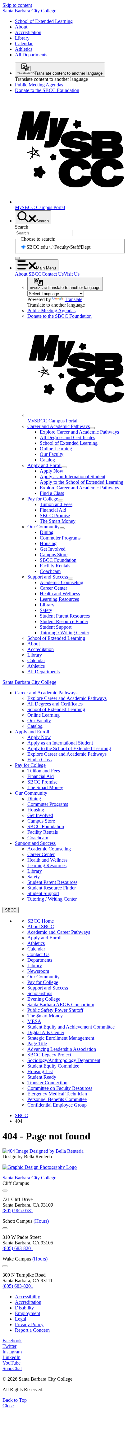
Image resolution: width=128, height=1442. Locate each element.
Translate (73, 299)
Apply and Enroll (44, 465)
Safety (46, 610)
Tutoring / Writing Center (64, 632)
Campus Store (53, 554)
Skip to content (17, 5)
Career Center (53, 588)
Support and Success (47, 576)
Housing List (40, 1071)
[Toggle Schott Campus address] (4, 1228)
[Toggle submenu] (92, 428)
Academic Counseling (61, 582)
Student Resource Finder (64, 621)
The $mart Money (45, 1015)
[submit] (17, 258)
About (21, 26)
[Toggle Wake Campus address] (4, 1266)
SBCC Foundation (58, 560)
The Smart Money (57, 521)
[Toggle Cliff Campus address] (4, 1190)
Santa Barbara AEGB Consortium (60, 1004)
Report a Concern (32, 1330)
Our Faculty (51, 454)
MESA (34, 1021)
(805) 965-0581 (17, 1210)
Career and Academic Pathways (58, 426)
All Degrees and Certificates (67, 437)
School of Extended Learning (44, 21)
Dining (46, 532)
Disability (24, 1307)
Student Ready (41, 1077)
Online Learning (56, 448)
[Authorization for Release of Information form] (43, 1151)
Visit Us (72, 274)
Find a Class (52, 493)
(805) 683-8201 (17, 1248)
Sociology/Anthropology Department (63, 1060)
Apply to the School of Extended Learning (81, 482)
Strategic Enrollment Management (60, 1038)
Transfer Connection (47, 1082)
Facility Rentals (55, 565)
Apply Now (51, 471)
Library (22, 38)
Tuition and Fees (56, 504)
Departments (39, 960)
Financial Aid (53, 510)
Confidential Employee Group (57, 1105)
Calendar (24, 43)
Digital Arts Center (45, 1032)
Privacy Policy (29, 1324)
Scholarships (39, 993)
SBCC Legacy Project (49, 1054)
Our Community (43, 526)
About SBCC (28, 274)
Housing (48, 543)
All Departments (31, 54)
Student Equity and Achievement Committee (71, 1026)
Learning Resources (59, 599)
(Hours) (41, 1221)
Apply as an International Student (72, 476)
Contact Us (53, 274)
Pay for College (42, 498)
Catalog (47, 459)
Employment (27, 1313)
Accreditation (28, 32)
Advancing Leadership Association (61, 1049)
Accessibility (27, 1296)
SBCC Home (40, 921)
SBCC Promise (55, 515)
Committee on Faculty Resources (59, 1088)
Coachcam (50, 571)
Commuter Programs (60, 537)
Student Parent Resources (65, 615)
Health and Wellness (60, 593)
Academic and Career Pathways (58, 932)
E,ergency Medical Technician (57, 1093)
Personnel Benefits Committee (57, 1099)
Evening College (43, 999)
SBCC (21, 1115)
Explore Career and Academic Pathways (79, 432)
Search (21, 226)
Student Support (55, 627)
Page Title (37, 1043)
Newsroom (38, 971)
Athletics (23, 49)
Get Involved (53, 549)
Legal (20, 1319)
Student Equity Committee (53, 1065)
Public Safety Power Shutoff (55, 1010)
